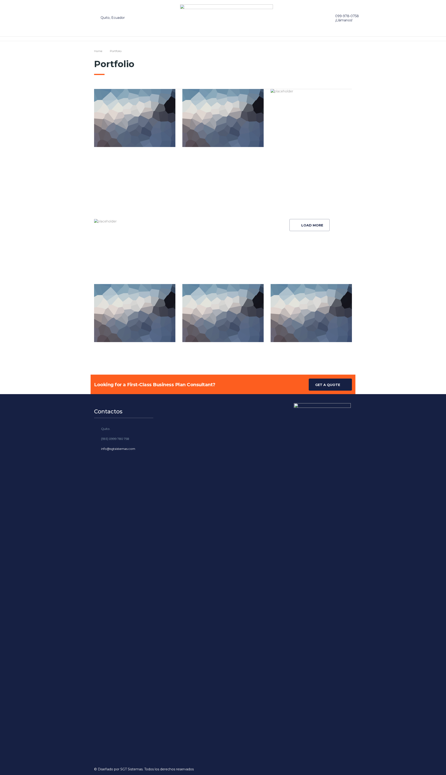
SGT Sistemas (131, 769)
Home (98, 51)
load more (312, 225)
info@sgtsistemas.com (118, 449)
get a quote (327, 385)
